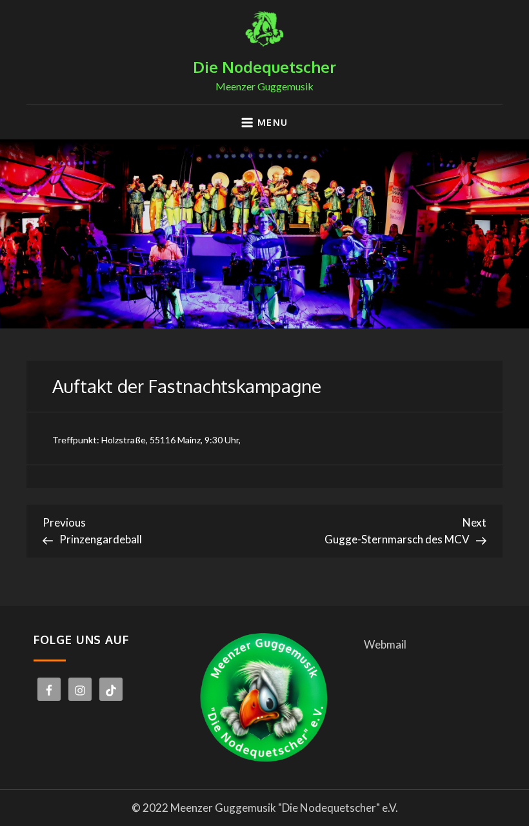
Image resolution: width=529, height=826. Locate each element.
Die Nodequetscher (264, 67)
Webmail (385, 644)
